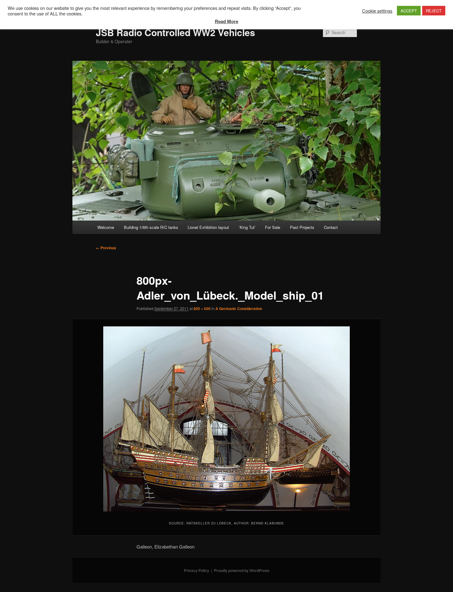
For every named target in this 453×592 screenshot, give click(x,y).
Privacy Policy (196, 570)
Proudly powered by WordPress (241, 570)
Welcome (105, 227)
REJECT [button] (434, 11)
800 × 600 (202, 308)
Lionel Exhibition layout (208, 227)
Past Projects (302, 227)
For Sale (272, 227)
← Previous (106, 247)
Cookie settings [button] (377, 11)
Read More (226, 21)
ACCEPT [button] (409, 11)
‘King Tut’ (247, 227)
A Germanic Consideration (238, 308)
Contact (331, 227)
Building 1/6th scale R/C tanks (151, 227)
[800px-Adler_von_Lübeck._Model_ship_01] (226, 418)
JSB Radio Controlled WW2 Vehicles (175, 32)
